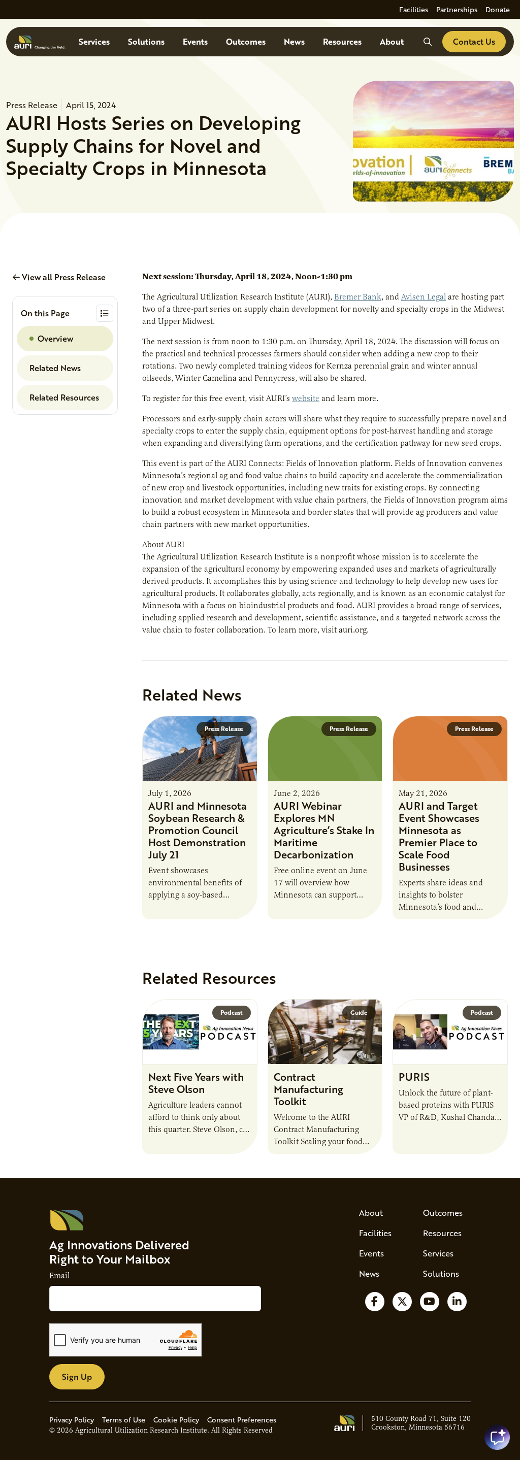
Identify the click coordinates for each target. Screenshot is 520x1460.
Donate (497, 9)
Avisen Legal (423, 297)
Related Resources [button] (64, 397)
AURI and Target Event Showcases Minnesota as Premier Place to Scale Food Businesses (439, 836)
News (294, 41)
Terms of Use (123, 1419)
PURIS (414, 1077)
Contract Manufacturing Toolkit (308, 1089)
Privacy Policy (71, 1419)
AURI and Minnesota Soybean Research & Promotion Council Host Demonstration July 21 (197, 830)
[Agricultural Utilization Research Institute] (40, 41)
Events (195, 41)
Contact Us (474, 41)
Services (94, 41)
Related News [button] (55, 368)
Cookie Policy (176, 1419)
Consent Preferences (241, 1419)
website (305, 398)
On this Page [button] (45, 313)
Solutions (146, 41)
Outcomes (246, 41)
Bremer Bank (357, 297)
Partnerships (456, 9)
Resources (342, 41)
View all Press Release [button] (63, 277)
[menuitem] (413, 9)
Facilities (413, 9)
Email (59, 1276)
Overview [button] (55, 338)
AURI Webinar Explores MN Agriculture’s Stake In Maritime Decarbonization (324, 830)
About (392, 41)
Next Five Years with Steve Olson (196, 1083)
